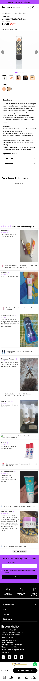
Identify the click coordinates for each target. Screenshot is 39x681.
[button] (19, 2)
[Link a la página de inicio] (3, 13)
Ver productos (19, 183)
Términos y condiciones (21, 570)
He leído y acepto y (19, 571)
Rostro (16, 13)
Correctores (22, 13)
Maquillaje (9, 13)
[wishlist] (33, 7)
